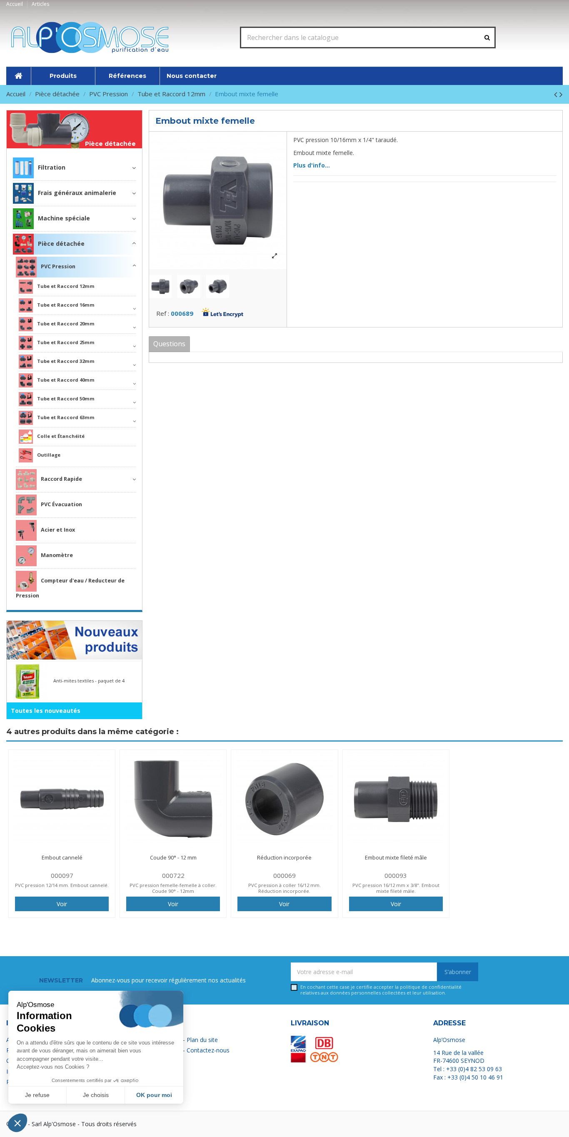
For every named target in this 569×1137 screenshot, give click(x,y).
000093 (395, 875)
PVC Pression (58, 266)
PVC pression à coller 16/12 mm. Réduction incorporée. (284, 888)
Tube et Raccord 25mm (66, 342)
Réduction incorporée (284, 857)
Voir (62, 904)
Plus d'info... (311, 165)
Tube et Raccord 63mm (66, 417)
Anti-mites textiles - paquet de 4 (89, 680)
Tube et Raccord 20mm (66, 323)
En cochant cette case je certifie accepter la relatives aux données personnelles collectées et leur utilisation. (381, 989)
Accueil (15, 3)
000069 (284, 875)
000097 (62, 875)
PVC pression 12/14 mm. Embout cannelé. (62, 885)
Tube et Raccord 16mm (66, 305)
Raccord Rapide (61, 478)
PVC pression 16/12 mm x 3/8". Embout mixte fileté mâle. (395, 888)
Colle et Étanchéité (61, 436)
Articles (40, 3)
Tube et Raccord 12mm (66, 286)
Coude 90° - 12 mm (173, 857)
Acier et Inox (58, 529)
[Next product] (561, 94)
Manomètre (57, 555)
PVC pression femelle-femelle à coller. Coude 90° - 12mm (173, 888)
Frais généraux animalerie (77, 193)
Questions (169, 343)
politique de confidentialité (431, 987)
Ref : (162, 313)
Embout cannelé (62, 857)
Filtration (51, 167)
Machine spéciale (64, 218)
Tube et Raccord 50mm (66, 398)
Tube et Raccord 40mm (66, 380)
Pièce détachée (110, 143)
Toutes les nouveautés (45, 711)
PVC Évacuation (61, 504)
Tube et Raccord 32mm (66, 361)
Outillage (48, 455)
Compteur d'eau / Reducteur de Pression (70, 588)
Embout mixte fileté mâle (396, 857)
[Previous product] (556, 94)
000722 (173, 875)
